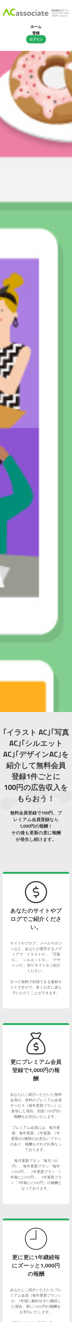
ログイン (36, 39)
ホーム (36, 26)
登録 (36, 33)
